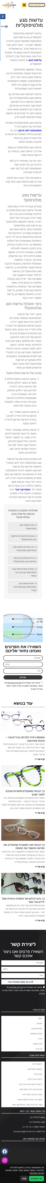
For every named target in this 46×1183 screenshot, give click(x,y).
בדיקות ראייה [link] (37, 1064)
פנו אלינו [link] (39, 1049)
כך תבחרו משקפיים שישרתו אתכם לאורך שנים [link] (25, 792)
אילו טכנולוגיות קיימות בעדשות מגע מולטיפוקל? (24, 560)
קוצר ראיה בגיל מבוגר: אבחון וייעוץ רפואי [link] (27, 1105)
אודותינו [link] (39, 1023)
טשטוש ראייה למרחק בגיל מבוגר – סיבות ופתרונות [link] (25, 739)
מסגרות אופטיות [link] (36, 1034)
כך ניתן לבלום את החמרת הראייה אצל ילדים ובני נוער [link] (23, 900)
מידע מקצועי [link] (37, 1044)
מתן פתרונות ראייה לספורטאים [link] (31, 1089)
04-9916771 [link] (37, 4)
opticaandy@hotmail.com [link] (24, 1131)
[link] (9, 5)
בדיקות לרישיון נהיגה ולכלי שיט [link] (30, 1084)
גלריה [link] (40, 1039)
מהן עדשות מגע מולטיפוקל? (28, 527)
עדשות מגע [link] (35, 60)
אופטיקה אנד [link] (22, 489)
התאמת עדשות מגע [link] (35, 1069)
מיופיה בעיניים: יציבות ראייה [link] (32, 1094)
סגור (24, 1178)
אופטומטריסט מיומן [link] (30, 130)
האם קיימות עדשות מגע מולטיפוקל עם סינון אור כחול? (24, 572)
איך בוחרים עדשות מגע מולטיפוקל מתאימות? (24, 549)
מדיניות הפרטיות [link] (14, 683)
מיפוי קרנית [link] (38, 1074)
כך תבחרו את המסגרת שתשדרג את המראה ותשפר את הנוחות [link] (24, 846)
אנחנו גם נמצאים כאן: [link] (34, 1138)
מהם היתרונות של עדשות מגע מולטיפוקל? (23, 538)
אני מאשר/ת (36, 1178)
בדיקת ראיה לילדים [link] (35, 1079)
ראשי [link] (40, 1018)
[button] (24, 5)
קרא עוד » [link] (40, 759)
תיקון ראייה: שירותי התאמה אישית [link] (30, 1099)
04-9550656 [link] (35, 1122)
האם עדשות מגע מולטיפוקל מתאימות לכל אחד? (25, 587)
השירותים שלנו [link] (36, 1028)
